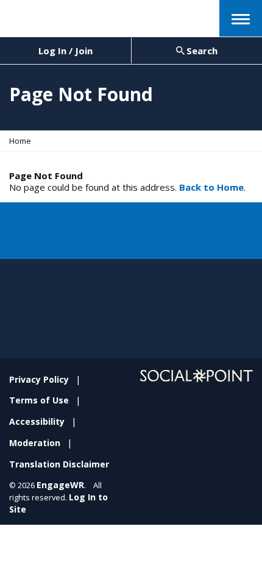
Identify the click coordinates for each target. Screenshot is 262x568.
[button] (240, 18)
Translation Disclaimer (59, 464)
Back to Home (211, 187)
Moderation (34, 443)
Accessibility (37, 421)
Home (20, 140)
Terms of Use (39, 400)
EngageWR (60, 485)
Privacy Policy (39, 379)
